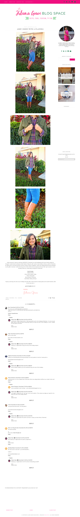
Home (6, 1)
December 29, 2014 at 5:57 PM (25, 319)
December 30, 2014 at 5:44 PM (22, 437)
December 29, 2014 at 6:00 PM (25, 391)
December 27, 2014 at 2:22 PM (17, 404)
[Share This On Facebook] (49, 298)
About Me (12, 1)
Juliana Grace (14, 319)
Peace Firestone (11, 377)
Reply (9, 315)
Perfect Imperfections (13, 313)
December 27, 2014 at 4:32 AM (23, 355)
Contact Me (20, 1)
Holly (9, 333)
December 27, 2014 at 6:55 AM (22, 377)
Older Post (53, 510)
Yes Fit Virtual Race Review (66, 94)
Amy (9, 307)
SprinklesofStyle (11, 447)
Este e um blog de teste (13, 427)
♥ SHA (9, 404)
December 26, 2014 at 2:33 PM (17, 333)
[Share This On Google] (54, 298)
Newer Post (9, 510)
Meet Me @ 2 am (17, 432)
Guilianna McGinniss (12, 355)
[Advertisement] (30, 499)
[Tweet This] (51, 298)
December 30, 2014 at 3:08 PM (26, 427)
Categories (29, 1)
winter (7, 299)
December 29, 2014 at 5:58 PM (25, 343)
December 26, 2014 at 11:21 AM (17, 307)
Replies (10, 317)
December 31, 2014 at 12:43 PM (25, 460)
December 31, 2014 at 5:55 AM (21, 447)
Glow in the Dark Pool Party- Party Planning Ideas (66, 76)
